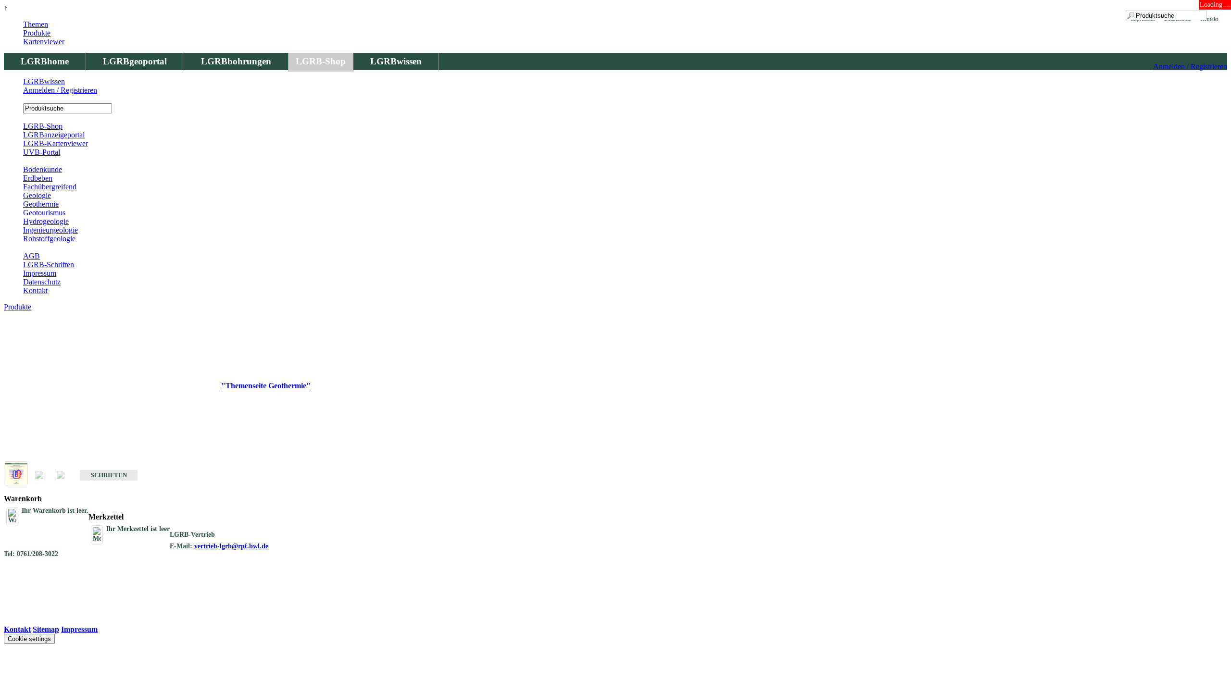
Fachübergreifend (49, 187)
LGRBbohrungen (236, 61)
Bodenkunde (42, 169)
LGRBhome (45, 61)
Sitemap (46, 629)
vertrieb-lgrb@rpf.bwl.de (231, 546)
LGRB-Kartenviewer (55, 143)
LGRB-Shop (321, 61)
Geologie (37, 195)
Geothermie (41, 204)
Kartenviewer (43, 41)
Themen (35, 24)
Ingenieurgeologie (50, 230)
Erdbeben (37, 178)
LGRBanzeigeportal (54, 135)
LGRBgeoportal (135, 61)
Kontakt (35, 290)
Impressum (39, 273)
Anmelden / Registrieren (1190, 66)
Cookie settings (29, 639)
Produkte (36, 33)
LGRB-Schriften (48, 264)
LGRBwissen (396, 61)
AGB (31, 256)
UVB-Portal (41, 152)
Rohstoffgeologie (49, 239)
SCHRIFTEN (109, 475)
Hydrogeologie (46, 221)
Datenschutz (42, 282)
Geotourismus (44, 213)
